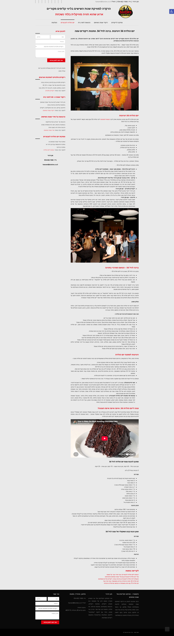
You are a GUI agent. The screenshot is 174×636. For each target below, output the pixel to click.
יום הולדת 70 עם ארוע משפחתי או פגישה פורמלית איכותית (121, 583)
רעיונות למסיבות (105, 119)
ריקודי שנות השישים (48, 110)
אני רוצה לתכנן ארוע (56, 60)
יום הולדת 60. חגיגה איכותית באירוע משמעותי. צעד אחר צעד (121, 581)
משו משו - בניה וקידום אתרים (131, 632)
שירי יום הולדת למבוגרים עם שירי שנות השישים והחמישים (122, 577)
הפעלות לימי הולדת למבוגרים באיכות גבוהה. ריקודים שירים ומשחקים (118, 579)
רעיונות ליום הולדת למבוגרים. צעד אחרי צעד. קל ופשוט (123, 575)
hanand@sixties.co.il (103, 1)
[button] (171, 11)
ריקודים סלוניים (49, 91)
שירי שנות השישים (49, 130)
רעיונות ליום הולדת (49, 150)
